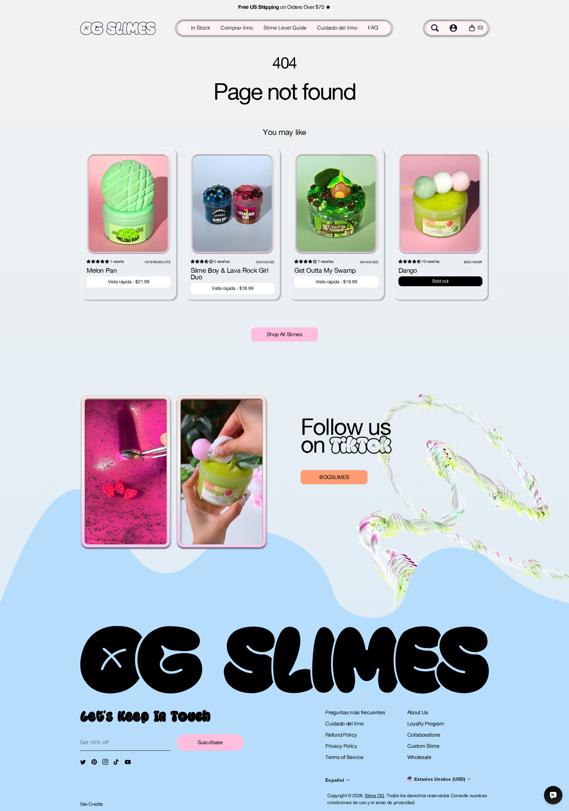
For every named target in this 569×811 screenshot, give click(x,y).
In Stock (200, 28)
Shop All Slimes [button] (284, 334)
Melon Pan (102, 270)
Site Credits (91, 804)
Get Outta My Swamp (325, 270)
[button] (435, 28)
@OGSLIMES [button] (334, 477)
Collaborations (424, 735)
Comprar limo (237, 28)
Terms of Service (344, 757)
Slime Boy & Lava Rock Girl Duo (229, 273)
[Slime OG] (118, 28)
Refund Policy (341, 735)
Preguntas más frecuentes (355, 712)
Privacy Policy (341, 746)
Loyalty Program (425, 723)
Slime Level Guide (285, 28)
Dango (407, 270)
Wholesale (419, 757)
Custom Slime (423, 746)
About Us (417, 712)
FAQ (373, 28)
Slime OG (374, 795)
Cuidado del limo (337, 28)
